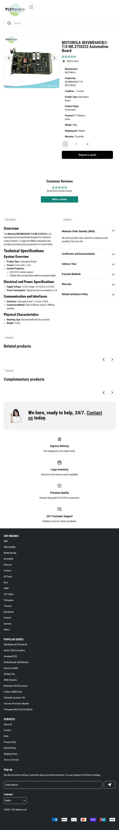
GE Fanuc (8, 576)
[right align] (54, 58)
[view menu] (31, 7)
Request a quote (87, 154)
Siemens (7, 623)
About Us (8, 724)
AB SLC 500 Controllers (14, 650)
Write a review (59, 199)
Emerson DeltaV (11, 668)
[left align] (8, 58)
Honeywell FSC (10, 656)
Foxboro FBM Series (13, 691)
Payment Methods (71, 274)
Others (7, 629)
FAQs (6, 736)
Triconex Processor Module (16, 703)
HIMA (6, 588)
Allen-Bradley (9, 547)
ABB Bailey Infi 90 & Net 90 (15, 644)
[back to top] (111, 718)
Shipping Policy (10, 753)
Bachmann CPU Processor (16, 685)
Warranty (66, 284)
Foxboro (7, 570)
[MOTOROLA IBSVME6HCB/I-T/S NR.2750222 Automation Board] (32, 60)
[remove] (65, 144)
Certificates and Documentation (78, 253)
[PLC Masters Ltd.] (15, 10)
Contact (7, 730)
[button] (69, 56)
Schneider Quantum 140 (14, 697)
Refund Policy (10, 748)
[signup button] (109, 785)
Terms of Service (11, 759)
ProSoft (7, 617)
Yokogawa (8, 600)
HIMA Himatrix (10, 680)
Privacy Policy (10, 742)
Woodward (8, 612)
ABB (6, 541)
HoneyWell (8, 558)
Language (8, 794)
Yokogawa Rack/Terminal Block (18, 709)
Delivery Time (69, 263)
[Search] (9, 23)
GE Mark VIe (9, 674)
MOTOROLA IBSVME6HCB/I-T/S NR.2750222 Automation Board (85, 46)
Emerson (8, 564)
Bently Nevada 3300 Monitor (16, 662)
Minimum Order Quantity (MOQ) (78, 231)
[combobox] (62, 23)
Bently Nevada (10, 553)
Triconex (8, 606)
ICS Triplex (8, 594)
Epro (6, 582)
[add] (87, 144)
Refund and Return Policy (75, 294)
